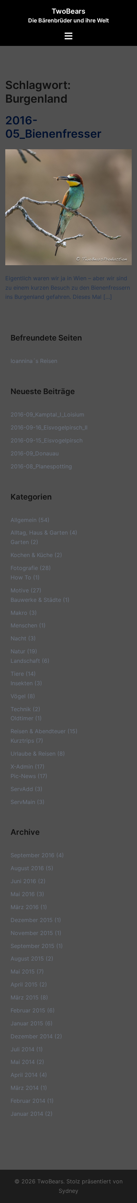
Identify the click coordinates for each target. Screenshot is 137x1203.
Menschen (24, 625)
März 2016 (25, 906)
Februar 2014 (28, 1100)
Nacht (18, 638)
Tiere (17, 673)
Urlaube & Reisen (33, 753)
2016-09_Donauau (35, 453)
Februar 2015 (28, 1010)
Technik (21, 709)
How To (21, 577)
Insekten (22, 683)
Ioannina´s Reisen (34, 360)
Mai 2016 (23, 894)
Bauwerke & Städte (36, 599)
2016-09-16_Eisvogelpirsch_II (49, 427)
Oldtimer (22, 718)
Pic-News (23, 775)
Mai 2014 (23, 1061)
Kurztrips (22, 740)
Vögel (18, 696)
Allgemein (24, 519)
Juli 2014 (22, 1049)
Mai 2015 (23, 971)
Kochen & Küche (32, 554)
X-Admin (22, 766)
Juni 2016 (23, 881)
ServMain (23, 801)
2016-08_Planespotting (41, 466)
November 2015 (32, 932)
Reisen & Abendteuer (38, 731)
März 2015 (25, 997)
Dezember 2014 (32, 1036)
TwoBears (68, 11)
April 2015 (24, 984)
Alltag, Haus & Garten (39, 532)
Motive (20, 590)
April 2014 (24, 1074)
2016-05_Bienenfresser (53, 127)
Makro (19, 612)
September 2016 (32, 855)
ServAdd (22, 788)
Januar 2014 (27, 1113)
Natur (18, 651)
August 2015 (27, 958)
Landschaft (25, 660)
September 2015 (32, 945)
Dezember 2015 (32, 919)
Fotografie (24, 567)
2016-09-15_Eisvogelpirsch (47, 440)
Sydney (68, 1190)
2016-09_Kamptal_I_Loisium (47, 414)
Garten (20, 541)
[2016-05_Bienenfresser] (68, 206)
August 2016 (27, 868)
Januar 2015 (27, 1023)
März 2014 (25, 1087)
